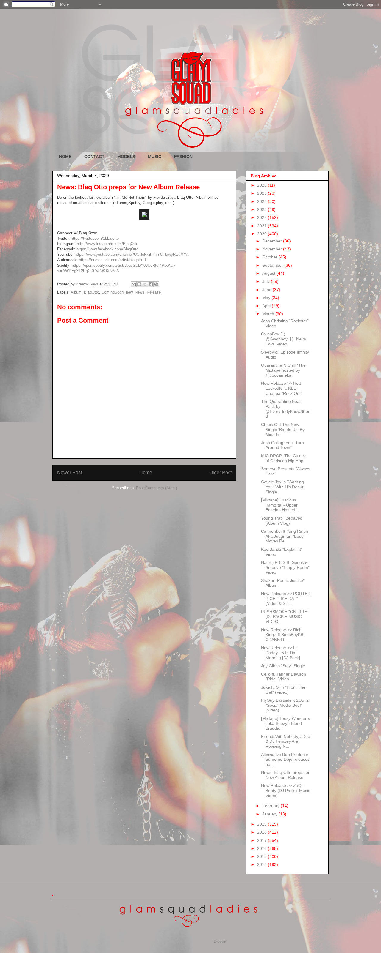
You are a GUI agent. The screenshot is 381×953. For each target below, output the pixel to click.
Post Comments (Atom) (156, 488)
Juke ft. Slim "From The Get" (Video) (283, 690)
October (270, 257)
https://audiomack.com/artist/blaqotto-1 (112, 260)
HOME (65, 156)
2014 (262, 864)
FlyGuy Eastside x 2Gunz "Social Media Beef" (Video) (285, 705)
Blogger (220, 941)
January (270, 814)
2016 (262, 848)
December (272, 241)
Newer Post (69, 472)
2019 (262, 824)
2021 (262, 225)
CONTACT (94, 156)
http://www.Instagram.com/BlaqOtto (107, 244)
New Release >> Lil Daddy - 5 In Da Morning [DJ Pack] (280, 652)
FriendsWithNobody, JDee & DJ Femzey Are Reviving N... (285, 741)
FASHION (183, 156)
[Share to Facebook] (151, 284)
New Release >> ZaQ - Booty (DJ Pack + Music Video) (285, 790)
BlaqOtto (91, 292)
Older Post (220, 472)
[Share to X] (145, 284)
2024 (262, 201)
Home (145, 472)
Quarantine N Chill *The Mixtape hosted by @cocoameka (283, 370)
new (129, 292)
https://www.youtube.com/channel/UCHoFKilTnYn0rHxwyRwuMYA (132, 254)
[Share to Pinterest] (156, 284)
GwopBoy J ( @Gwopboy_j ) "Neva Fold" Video (283, 339)
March (268, 313)
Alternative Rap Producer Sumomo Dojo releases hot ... (285, 759)
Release (154, 292)
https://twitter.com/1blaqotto (95, 238)
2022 (262, 217)
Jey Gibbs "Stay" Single (283, 665)
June (267, 289)
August (269, 273)
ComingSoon (113, 292)
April (267, 305)
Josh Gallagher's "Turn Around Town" (282, 445)
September (273, 265)
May (266, 297)
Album (76, 292)
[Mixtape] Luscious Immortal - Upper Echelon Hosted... (280, 505)
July (266, 281)
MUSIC (154, 156)
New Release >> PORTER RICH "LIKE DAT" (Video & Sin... (285, 598)
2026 (262, 185)
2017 (262, 840)
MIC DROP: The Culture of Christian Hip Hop (284, 458)
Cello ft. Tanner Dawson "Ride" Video (283, 676)
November (272, 249)
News (139, 292)
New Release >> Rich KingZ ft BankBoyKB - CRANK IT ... (283, 634)
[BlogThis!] (139, 284)
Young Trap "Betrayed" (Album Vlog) (282, 521)
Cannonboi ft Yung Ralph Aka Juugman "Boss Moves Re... (284, 536)
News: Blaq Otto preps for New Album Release (285, 775)
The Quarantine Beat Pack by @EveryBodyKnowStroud (285, 409)
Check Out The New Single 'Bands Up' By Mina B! (283, 429)
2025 (262, 193)
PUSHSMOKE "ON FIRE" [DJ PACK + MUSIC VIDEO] (284, 616)
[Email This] (134, 284)
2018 (262, 832)
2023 (262, 209)
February (271, 805)
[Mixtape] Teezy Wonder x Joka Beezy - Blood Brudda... (285, 723)
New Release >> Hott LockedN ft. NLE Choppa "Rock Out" (281, 388)
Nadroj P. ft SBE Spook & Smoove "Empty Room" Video (285, 567)
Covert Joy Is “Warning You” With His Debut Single (282, 486)
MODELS (126, 156)
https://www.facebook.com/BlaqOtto (107, 249)
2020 (262, 233)
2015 (262, 856)
